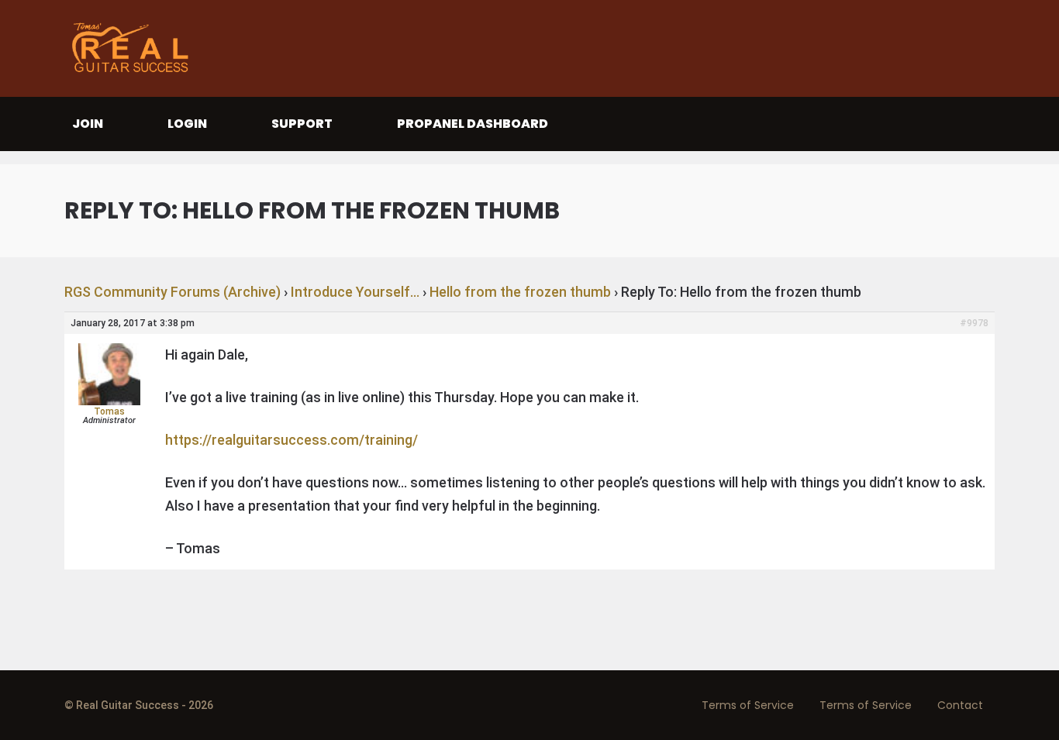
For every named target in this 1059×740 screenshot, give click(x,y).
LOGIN (187, 124)
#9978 (974, 323)
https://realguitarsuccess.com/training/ (291, 440)
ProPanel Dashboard (472, 124)
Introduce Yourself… (355, 292)
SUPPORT (302, 124)
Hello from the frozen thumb (520, 292)
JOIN (87, 124)
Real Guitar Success (134, 48)
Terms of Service (748, 705)
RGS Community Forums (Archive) (172, 292)
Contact (960, 705)
